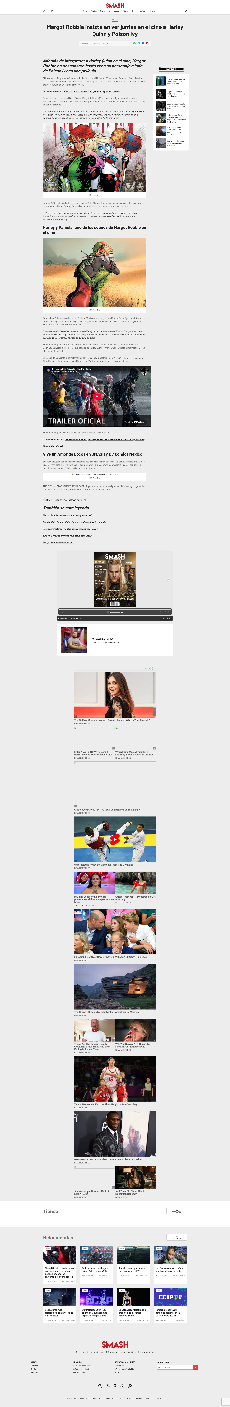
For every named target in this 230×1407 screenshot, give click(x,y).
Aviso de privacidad (81, 1369)
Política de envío (79, 1372)
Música (125, 11)
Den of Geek (57, 446)
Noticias (34, 1369)
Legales (77, 1362)
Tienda (152, 11)
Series (102, 11)
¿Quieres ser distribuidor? (125, 1369)
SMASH (34, 1362)
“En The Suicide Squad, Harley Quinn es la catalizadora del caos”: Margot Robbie (104, 439)
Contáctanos (120, 1365)
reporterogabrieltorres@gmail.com (105, 642)
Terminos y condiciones (82, 1365)
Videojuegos (114, 11)
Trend (134, 11)
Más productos (176, 1211)
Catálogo (34, 1365)
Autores (34, 1372)
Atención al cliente (125, 1362)
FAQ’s (117, 1372)
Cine (85, 11)
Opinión (143, 11)
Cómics (94, 11)
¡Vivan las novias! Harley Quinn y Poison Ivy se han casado (91, 91)
